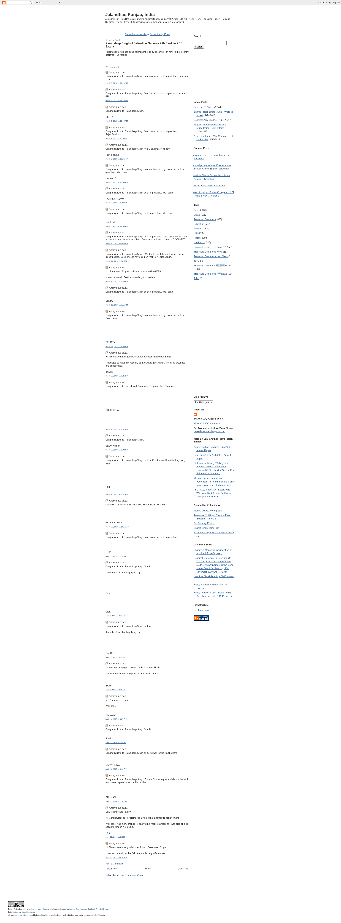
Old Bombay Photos (204, 523)
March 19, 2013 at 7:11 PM (116, 305)
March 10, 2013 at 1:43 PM (116, 244)
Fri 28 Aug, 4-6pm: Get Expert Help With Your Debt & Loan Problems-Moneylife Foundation (212, 493)
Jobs (196, 278)
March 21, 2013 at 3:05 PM (116, 347)
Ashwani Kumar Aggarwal (40, 909)
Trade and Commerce (205, 219)
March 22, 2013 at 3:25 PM (116, 376)
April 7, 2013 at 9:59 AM (115, 657)
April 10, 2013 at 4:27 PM (115, 719)
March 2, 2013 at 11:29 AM (116, 101)
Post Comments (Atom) (132, 875)
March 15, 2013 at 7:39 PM (116, 281)
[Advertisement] (147, 883)
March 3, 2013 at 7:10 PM (116, 138)
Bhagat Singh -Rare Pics (206, 528)
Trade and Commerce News (212, 265)
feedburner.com (202, 610)
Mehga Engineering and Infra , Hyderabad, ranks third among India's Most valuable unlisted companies (214, 481)
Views (197, 214)
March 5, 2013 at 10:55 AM (116, 159)
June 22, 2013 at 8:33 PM (116, 837)
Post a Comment (114, 863)
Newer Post (111, 868)
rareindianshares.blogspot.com (209, 431)
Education (199, 224)
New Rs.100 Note (203, 107)
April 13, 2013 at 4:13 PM (115, 769)
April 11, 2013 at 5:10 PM (115, 743)
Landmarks (199, 242)
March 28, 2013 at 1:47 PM (116, 494)
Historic (198, 238)
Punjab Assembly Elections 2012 (211, 247)
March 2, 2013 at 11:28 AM (116, 83)
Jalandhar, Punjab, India (130, 14)
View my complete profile (207, 423)
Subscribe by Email (160, 34)
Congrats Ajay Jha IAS (205, 120)
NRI (196, 233)
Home (148, 868)
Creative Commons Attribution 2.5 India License (88, 909)
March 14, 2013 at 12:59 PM (117, 261)
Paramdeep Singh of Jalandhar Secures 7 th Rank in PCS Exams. (144, 45)
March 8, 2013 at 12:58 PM (116, 226)
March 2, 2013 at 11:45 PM (116, 121)
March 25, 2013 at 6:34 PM (116, 450)
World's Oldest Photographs (208, 510)
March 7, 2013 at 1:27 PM (116, 203)
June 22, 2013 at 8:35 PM (116, 857)
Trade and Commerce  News (211, 256)
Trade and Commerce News (208, 251)
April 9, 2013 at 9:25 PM (115, 690)
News (196, 210)
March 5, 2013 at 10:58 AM (116, 182)
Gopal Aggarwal (28, 912)
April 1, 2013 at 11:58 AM (115, 556)
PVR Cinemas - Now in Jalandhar (208, 185)
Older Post (183, 868)
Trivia (196, 261)
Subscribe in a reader (136, 34)
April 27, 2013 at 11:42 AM (116, 801)
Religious (198, 228)
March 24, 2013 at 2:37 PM (116, 429)
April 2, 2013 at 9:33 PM (115, 616)
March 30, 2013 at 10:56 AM (117, 527)
